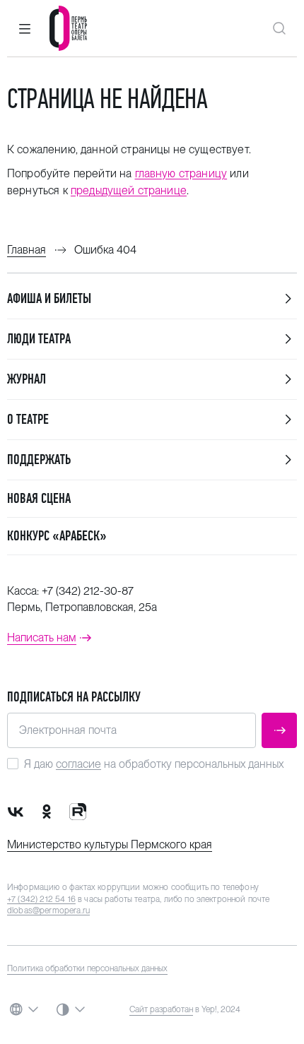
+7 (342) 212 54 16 (41, 899)
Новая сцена (39, 498)
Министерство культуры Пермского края (109, 844)
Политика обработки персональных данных (87, 968)
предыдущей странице (129, 190)
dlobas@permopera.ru (48, 910)
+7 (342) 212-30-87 (88, 591)
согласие (78, 764)
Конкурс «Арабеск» (57, 536)
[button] (24, 28)
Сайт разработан (161, 1009)
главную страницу (181, 173)
